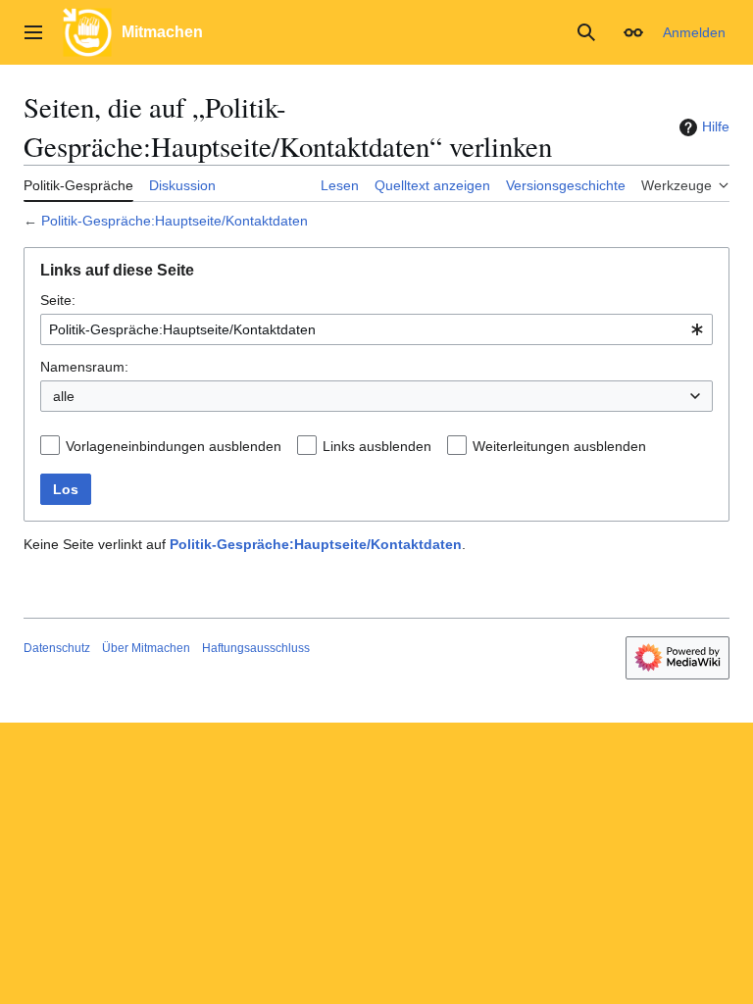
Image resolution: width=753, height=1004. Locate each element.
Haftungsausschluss (256, 648)
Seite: (57, 300)
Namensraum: (84, 367)
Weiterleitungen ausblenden (559, 446)
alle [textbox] (64, 396)
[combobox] (376, 329)
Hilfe (715, 126)
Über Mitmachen (146, 648)
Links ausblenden (377, 446)
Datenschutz (57, 648)
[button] (33, 32)
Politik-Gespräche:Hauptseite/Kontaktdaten (174, 220)
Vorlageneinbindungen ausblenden (173, 446)
